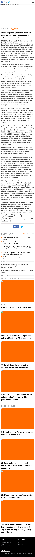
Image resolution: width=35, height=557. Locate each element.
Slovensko (16, 28)
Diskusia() (16, 29)
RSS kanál (20, 542)
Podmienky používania (6, 541)
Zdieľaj (5, 2)
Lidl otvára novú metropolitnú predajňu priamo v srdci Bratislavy (17, 238)
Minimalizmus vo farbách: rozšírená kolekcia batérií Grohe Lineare (17, 433)
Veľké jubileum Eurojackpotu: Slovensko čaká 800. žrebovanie (14, 366)
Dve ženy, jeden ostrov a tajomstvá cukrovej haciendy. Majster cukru (16, 337)
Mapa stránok (21, 544)
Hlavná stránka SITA (5, 544)
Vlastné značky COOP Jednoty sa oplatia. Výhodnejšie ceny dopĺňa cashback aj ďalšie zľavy (17, 253)
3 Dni (24, 233)
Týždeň (27, 233)
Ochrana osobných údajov (6, 542)
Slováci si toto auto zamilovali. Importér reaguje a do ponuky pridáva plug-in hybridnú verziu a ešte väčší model (17, 247)
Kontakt (19, 541)
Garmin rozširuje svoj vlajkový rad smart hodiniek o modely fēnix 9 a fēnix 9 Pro (16, 242)
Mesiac (32, 233)
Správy (12, 28)
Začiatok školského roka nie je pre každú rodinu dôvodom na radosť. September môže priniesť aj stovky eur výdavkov (16, 528)
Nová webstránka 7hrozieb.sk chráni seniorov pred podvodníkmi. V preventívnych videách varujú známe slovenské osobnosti (15, 266)
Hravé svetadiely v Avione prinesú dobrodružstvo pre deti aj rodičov (17, 271)
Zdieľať (16, 226)
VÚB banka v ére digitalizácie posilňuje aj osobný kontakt (16, 257)
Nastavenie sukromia (5, 545)
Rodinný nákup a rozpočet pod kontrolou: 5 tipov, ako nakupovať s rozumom (16, 465)
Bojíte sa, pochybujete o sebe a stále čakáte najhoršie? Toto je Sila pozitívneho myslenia (16, 397)
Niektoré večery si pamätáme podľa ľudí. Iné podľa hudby (16, 496)
